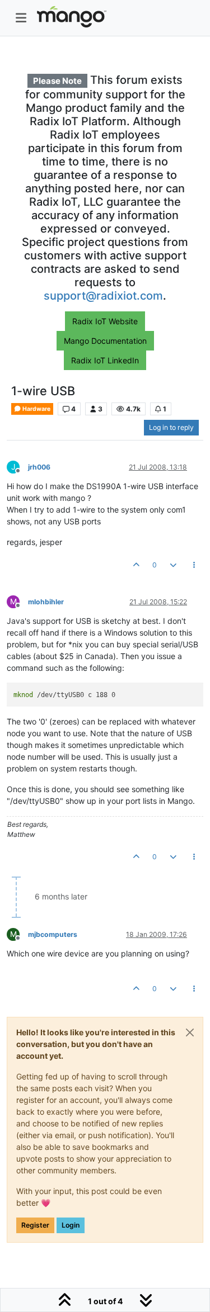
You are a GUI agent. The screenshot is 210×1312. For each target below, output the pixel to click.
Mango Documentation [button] (105, 340)
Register (35, 1225)
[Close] (190, 1032)
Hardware (35, 409)
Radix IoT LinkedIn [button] (105, 360)
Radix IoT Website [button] (105, 321)
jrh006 (39, 467)
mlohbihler (46, 602)
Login (71, 1225)
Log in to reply (171, 427)
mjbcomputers (52, 934)
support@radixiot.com (103, 295)
